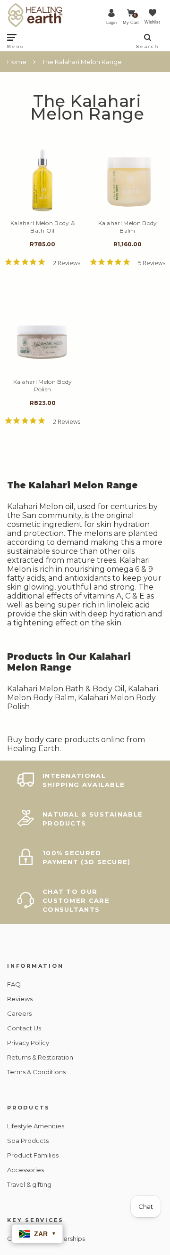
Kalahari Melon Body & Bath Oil (42, 226)
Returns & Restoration (40, 1057)
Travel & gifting (29, 1184)
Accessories (25, 1170)
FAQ (14, 984)
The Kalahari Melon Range (82, 61)
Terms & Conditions (36, 1072)
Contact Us (24, 1028)
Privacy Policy (28, 1042)
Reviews (20, 999)
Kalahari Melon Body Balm (127, 226)
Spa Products (28, 1140)
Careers (19, 1013)
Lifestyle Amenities (35, 1126)
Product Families (33, 1155)
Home (16, 61)
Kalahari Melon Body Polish (42, 385)
